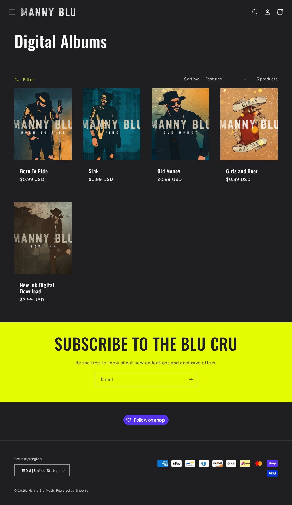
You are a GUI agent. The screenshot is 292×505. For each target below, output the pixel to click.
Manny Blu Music (41, 490)
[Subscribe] (190, 379)
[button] (12, 12)
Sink (94, 171)
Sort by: (191, 79)
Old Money (169, 171)
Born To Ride (34, 171)
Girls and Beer (242, 171)
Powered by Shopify (72, 490)
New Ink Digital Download (37, 288)
